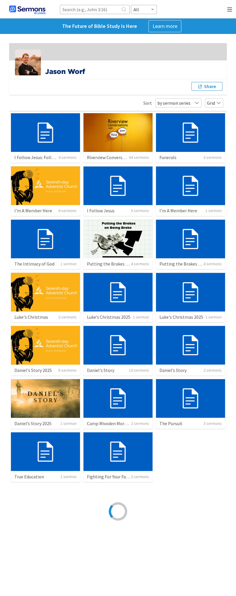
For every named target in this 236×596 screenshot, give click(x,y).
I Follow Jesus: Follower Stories (45, 157)
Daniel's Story (100, 370)
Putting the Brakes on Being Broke (121, 264)
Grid (211, 103)
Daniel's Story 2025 (33, 370)
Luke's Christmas (31, 317)
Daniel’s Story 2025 (33, 423)
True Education (29, 477)
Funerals (167, 157)
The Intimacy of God (34, 264)
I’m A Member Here (178, 210)
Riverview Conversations (111, 157)
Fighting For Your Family (110, 477)
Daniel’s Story (172, 370)
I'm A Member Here (33, 210)
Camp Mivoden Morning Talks (116, 423)
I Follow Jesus (101, 210)
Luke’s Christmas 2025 (108, 317)
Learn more (165, 26)
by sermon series (174, 103)
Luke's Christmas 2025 (181, 317)
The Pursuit (170, 423)
